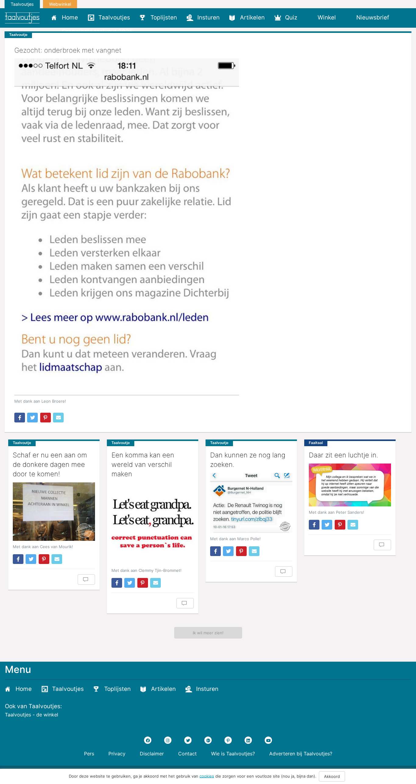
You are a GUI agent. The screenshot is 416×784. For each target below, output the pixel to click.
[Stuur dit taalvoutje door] (58, 417)
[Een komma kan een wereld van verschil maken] (152, 523)
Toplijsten (163, 17)
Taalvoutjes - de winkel (31, 715)
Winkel (327, 17)
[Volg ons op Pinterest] (228, 740)
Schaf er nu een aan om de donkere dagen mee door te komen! (50, 464)
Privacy (116, 754)
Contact (187, 754)
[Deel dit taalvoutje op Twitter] (32, 417)
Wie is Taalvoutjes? (233, 754)
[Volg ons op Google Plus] (208, 740)
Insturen (208, 17)
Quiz (291, 17)
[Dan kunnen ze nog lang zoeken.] (251, 503)
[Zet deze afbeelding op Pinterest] (45, 417)
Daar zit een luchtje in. (343, 455)
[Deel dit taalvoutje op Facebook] (19, 417)
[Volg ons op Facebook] (147, 740)
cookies (206, 775)
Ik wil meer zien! (208, 632)
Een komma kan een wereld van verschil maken (142, 464)
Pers (89, 754)
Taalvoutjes (22, 4)
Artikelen (252, 17)
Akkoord (332, 776)
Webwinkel (60, 4)
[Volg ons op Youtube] (268, 740)
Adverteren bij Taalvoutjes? (300, 754)
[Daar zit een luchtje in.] (350, 485)
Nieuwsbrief (372, 17)
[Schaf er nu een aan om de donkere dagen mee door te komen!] (54, 511)
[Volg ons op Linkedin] (248, 740)
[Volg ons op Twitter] (188, 740)
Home (70, 17)
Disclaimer (152, 754)
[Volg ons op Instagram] (167, 740)
